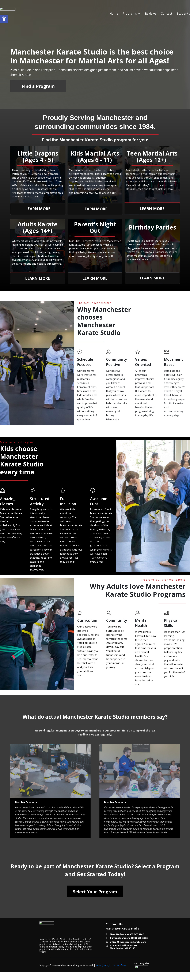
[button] (4, 19)
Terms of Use (119, 965)
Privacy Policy (103, 965)
